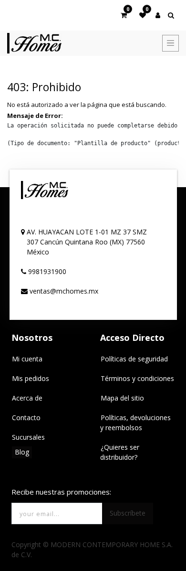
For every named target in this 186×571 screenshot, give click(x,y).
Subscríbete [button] (127, 513)
